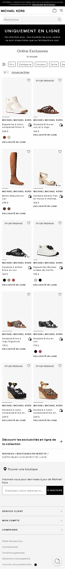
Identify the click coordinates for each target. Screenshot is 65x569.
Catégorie (25, 64)
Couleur (41, 64)
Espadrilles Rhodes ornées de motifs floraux (44, 268)
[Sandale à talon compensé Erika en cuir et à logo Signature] (48, 383)
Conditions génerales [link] (13, 552)
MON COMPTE (11, 520)
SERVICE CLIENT (12, 511)
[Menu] (61, 10)
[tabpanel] (17, 97)
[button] (57, 561)
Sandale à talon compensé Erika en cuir (13, 411)
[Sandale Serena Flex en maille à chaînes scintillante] (48, 169)
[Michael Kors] (13, 10)
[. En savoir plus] (32, 441)
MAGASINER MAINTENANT (43, 4)
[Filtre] (4, 64)
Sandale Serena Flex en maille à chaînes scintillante (45, 197)
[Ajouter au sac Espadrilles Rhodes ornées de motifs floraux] (60, 267)
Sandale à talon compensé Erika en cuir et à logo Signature (44, 411)
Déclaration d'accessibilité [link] (16, 558)
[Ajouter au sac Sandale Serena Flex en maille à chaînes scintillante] (60, 196)
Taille (54, 64)
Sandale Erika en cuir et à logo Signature (43, 126)
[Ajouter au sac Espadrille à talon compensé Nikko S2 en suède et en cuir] (29, 125)
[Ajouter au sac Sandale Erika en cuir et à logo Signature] (60, 125)
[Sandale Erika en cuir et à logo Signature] (48, 97)
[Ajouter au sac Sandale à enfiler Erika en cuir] (29, 267)
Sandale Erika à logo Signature (11, 340)
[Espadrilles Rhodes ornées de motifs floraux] (48, 240)
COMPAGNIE (10, 529)
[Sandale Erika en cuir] (48, 311)
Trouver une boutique (22, 469)
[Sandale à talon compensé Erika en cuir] (17, 383)
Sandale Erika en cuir (43, 340)
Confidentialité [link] (10, 546)
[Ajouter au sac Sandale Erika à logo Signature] (29, 339)
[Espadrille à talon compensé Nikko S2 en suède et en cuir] (17, 97)
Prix (12, 64)
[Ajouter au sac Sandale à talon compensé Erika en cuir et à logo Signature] (60, 410)
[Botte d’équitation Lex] (17, 169)
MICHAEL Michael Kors (16, 120)
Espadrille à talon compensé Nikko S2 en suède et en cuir (14, 126)
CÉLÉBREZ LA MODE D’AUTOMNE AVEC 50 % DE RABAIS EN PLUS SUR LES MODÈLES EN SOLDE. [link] (32, 3)
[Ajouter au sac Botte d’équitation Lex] (29, 196)
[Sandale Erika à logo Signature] (17, 311)
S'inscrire (55, 490)
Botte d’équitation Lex (13, 197)
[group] (32, 3)
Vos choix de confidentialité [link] (17, 564)
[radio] (4, 137)
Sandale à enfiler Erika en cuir (12, 268)
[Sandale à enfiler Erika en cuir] (17, 240)
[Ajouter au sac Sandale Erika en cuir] (60, 339)
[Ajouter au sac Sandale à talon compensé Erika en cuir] (29, 410)
